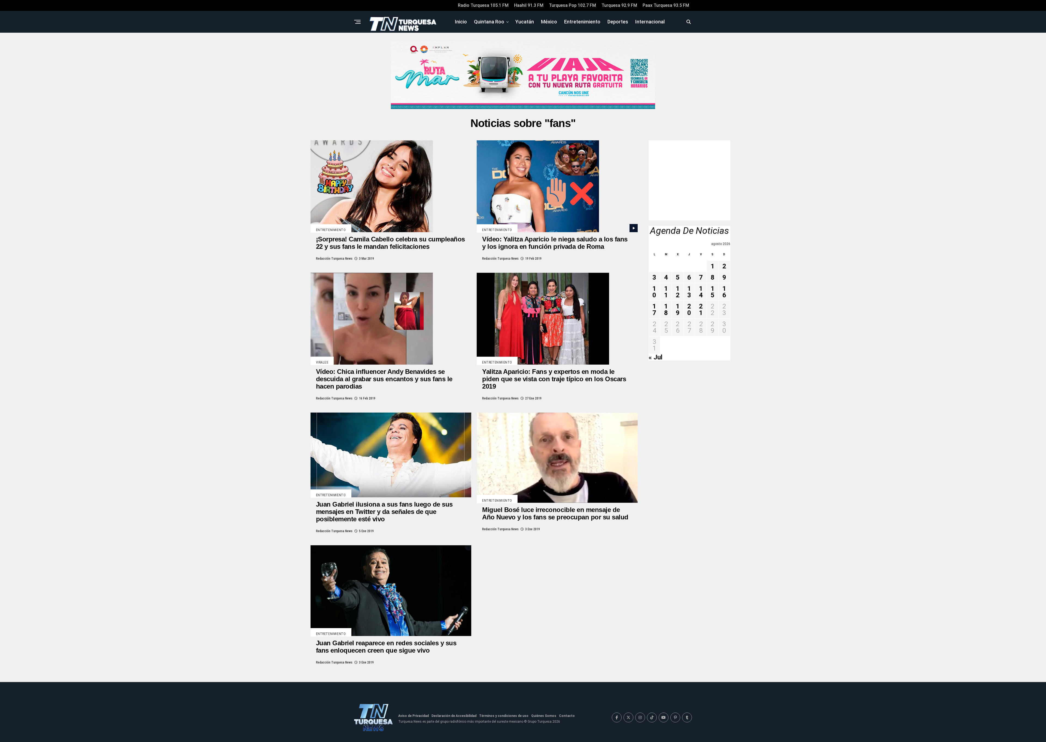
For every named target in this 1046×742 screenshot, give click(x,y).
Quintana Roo (489, 22)
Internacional (650, 22)
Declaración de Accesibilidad (453, 716)
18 (666, 309)
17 (654, 309)
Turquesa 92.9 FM (619, 5)
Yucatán (524, 22)
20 (689, 309)
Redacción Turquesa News (334, 259)
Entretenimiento (582, 22)
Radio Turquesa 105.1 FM (483, 5)
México (549, 22)
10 (654, 292)
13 (689, 292)
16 (724, 292)
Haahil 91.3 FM (528, 5)
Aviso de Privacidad (413, 716)
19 (678, 309)
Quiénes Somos (543, 716)
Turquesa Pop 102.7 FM (572, 5)
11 (666, 292)
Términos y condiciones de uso (503, 716)
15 (712, 292)
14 (701, 292)
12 (678, 292)
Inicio (461, 22)
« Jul (655, 357)
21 (701, 309)
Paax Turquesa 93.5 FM (666, 5)
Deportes (617, 22)
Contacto (567, 716)
